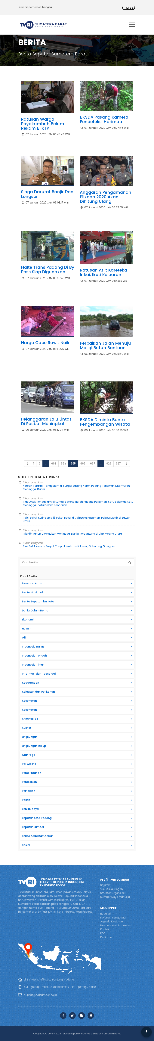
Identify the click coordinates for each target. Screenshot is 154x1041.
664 (63, 463)
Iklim (25, 637)
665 (73, 463)
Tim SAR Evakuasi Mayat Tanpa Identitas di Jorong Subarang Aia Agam (69, 546)
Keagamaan (30, 683)
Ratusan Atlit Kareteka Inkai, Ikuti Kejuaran (103, 272)
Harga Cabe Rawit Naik (45, 343)
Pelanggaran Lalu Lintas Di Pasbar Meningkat (46, 421)
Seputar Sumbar (33, 827)
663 (53, 463)
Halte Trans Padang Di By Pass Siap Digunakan (47, 269)
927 (118, 463)
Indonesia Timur (33, 665)
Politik (26, 800)
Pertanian (28, 791)
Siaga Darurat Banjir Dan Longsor (47, 194)
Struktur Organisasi (112, 893)
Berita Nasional (32, 592)
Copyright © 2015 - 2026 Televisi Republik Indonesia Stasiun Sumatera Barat (77, 1033)
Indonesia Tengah (34, 655)
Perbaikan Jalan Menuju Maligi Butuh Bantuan (105, 345)
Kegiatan (106, 937)
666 (82, 463)
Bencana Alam (32, 583)
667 (92, 463)
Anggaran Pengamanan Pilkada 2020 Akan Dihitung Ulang (105, 196)
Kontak (104, 929)
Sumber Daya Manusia (115, 897)
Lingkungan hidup (34, 746)
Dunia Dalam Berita (35, 610)
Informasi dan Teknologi (39, 674)
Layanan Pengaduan (113, 917)
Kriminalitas (30, 719)
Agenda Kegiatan (111, 921)
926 (108, 463)
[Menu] (132, 25)
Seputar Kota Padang (37, 818)
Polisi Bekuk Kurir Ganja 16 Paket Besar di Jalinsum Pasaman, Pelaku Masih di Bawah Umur (76, 519)
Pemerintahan (31, 773)
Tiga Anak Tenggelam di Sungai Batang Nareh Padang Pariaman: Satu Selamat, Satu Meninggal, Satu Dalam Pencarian (78, 503)
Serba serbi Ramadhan (38, 836)
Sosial (26, 845)
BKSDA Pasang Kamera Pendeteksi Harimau (104, 119)
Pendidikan (29, 782)
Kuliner (26, 728)
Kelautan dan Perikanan (38, 692)
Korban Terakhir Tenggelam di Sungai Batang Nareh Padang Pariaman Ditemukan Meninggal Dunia (76, 487)
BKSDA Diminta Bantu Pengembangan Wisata (105, 422)
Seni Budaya (30, 809)
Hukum (26, 628)
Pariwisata (29, 764)
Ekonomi (27, 619)
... (46, 463)
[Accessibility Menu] (146, 1032)
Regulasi (105, 913)
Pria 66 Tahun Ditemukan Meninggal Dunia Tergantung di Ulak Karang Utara (72, 534)
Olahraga (28, 755)
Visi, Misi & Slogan (111, 889)
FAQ (103, 933)
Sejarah (105, 885)
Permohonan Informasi (115, 925)
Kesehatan (29, 701)
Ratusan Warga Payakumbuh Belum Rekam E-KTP (42, 123)
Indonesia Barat (33, 646)
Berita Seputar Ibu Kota (38, 601)
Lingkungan (30, 737)
